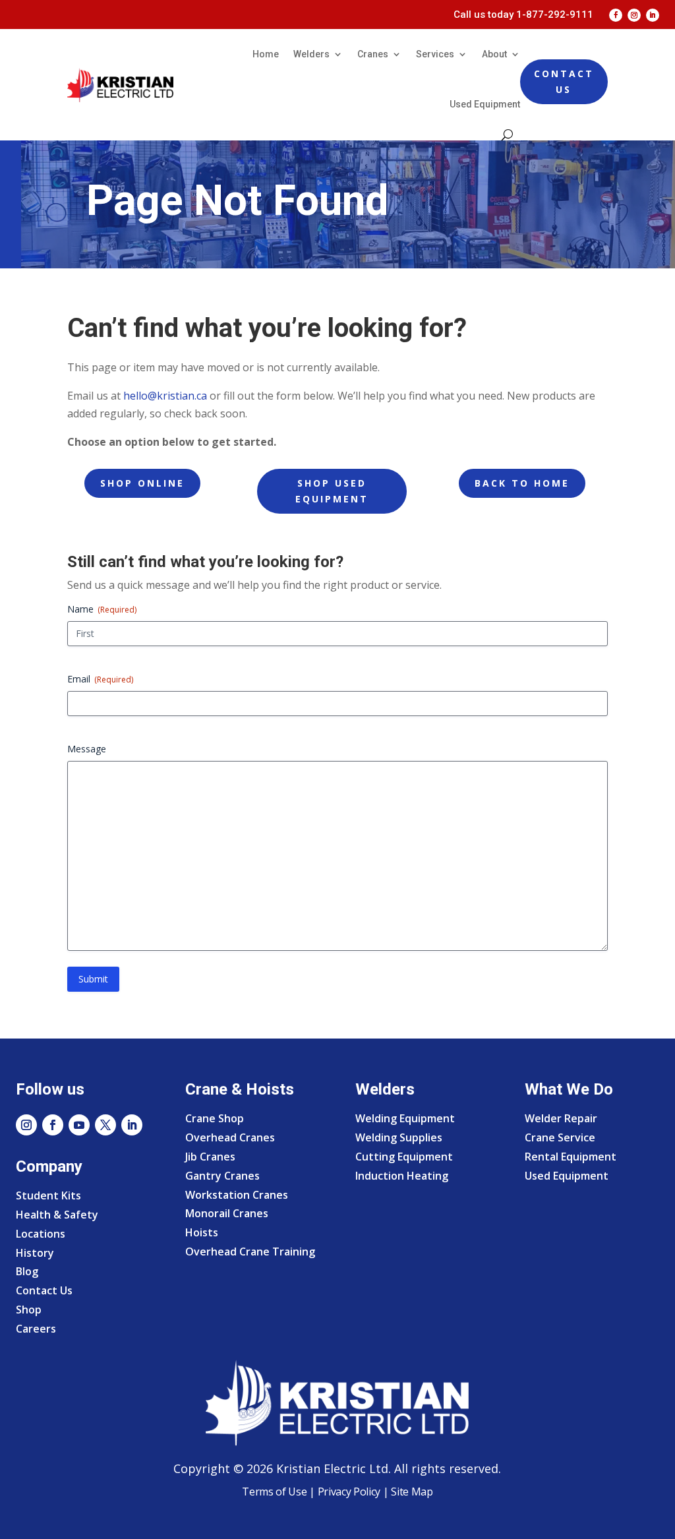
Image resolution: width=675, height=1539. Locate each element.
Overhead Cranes (230, 1137)
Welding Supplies (398, 1137)
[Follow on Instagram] (634, 15)
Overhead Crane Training (250, 1251)
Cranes (372, 54)
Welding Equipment (405, 1118)
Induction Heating (401, 1175)
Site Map (410, 1491)
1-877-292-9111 (554, 14)
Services (435, 54)
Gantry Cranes (222, 1175)
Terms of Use (274, 1491)
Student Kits (48, 1195)
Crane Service (560, 1137)
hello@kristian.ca (165, 395)
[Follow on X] (105, 1124)
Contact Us (564, 81)
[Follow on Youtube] (79, 1124)
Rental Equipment (570, 1156)
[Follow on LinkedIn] (652, 15)
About (494, 54)
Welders (311, 54)
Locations (40, 1233)
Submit (93, 979)
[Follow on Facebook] (615, 15)
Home (265, 54)
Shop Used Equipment (331, 491)
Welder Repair (561, 1118)
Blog (27, 1271)
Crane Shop (214, 1118)
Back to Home (522, 483)
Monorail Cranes (226, 1213)
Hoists (201, 1232)
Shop (29, 1309)
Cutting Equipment (404, 1156)
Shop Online (142, 483)
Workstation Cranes (236, 1195)
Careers (36, 1328)
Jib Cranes (210, 1156)
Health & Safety (57, 1214)
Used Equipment (485, 104)
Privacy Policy (349, 1491)
